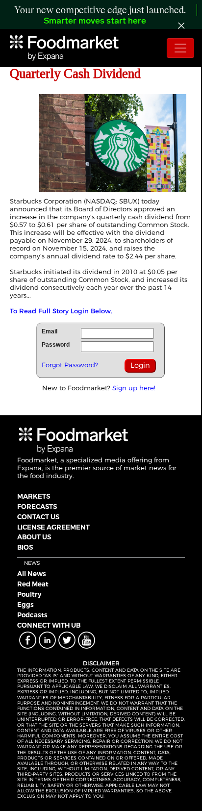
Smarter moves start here (95, 21)
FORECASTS (37, 506)
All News (31, 574)
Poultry (29, 594)
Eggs (25, 604)
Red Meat (33, 584)
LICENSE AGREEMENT (53, 527)
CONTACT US (38, 517)
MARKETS (33, 496)
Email (49, 331)
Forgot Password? (70, 365)
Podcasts (32, 615)
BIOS (25, 547)
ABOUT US (34, 537)
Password (56, 344)
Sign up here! (133, 388)
